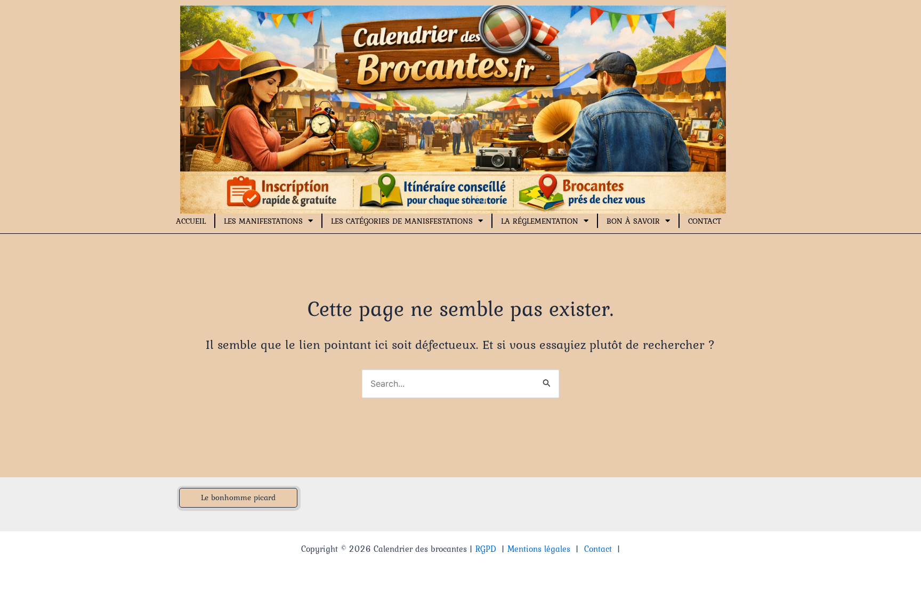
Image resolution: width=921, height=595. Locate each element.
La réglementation (539, 221)
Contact (704, 221)
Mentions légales (538, 548)
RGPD (485, 548)
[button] (238, 498)
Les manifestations (263, 221)
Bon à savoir (633, 221)
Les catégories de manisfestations (402, 221)
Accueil (191, 221)
